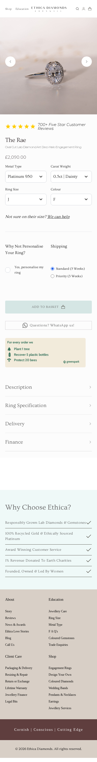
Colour (56, 189)
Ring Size (12, 189)
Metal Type (13, 166)
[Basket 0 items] (90, 9)
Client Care (13, 656)
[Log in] (83, 9)
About (9, 600)
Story (8, 611)
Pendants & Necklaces (62, 695)
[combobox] (26, 177)
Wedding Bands (58, 688)
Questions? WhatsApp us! (52, 325)
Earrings (54, 701)
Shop (8, 9)
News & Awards (15, 624)
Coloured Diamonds (61, 681)
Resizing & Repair (16, 674)
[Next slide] (86, 61)
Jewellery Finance (16, 695)
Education (22, 9)
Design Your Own (60, 674)
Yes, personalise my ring (28, 269)
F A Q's (53, 631)
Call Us (9, 645)
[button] (77, 9)
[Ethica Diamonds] (49, 9)
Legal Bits (11, 701)
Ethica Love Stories (17, 631)
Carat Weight (61, 166)
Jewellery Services (60, 708)
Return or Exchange (17, 681)
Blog (8, 638)
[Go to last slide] (10, 61)
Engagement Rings (60, 668)
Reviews (10, 618)
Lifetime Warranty (16, 688)
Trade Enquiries (58, 645)
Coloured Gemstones (61, 638)
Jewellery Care (58, 611)
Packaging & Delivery (18, 668)
